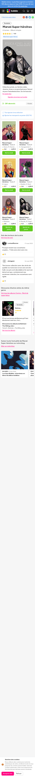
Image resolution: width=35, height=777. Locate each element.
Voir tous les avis (7, 238)
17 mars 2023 (29, 243)
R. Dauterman (12, 147)
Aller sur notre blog (7, 346)
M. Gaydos (29, 221)
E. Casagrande (24, 147)
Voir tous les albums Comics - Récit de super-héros (14, 294)
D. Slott (28, 184)
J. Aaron (5, 147)
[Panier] (28, 11)
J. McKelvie (6, 221)
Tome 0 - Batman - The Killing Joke (13, 328)
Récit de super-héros (9, 17)
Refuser (18, 773)
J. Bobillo (22, 184)
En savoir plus (23, 6)
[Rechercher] (24, 11)
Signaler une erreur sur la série (17, 97)
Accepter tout (7, 773)
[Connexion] (32, 11)
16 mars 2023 (29, 261)
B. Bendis (22, 221)
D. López (5, 184)
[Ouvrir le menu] (3, 11)
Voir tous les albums (8, 330)
